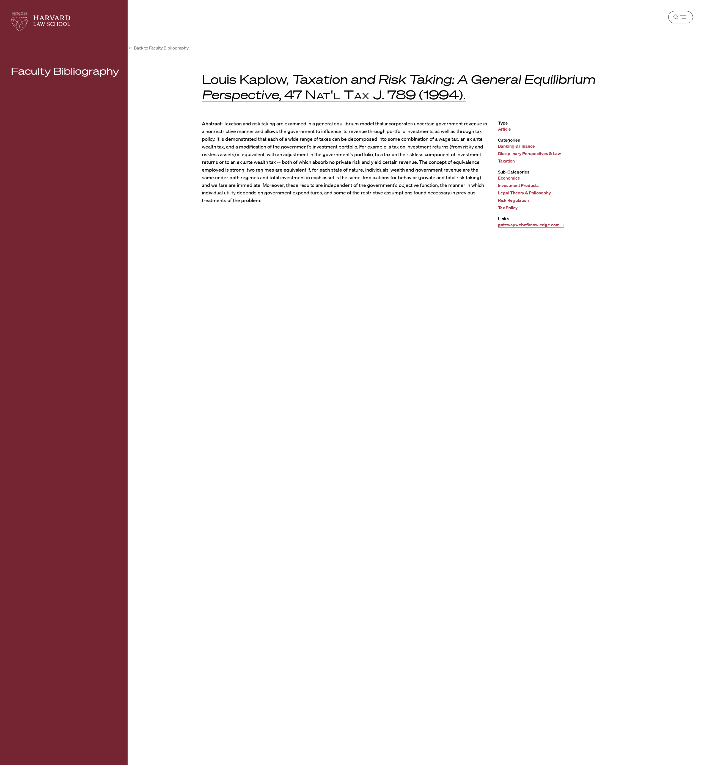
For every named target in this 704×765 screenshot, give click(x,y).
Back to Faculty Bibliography (161, 48)
